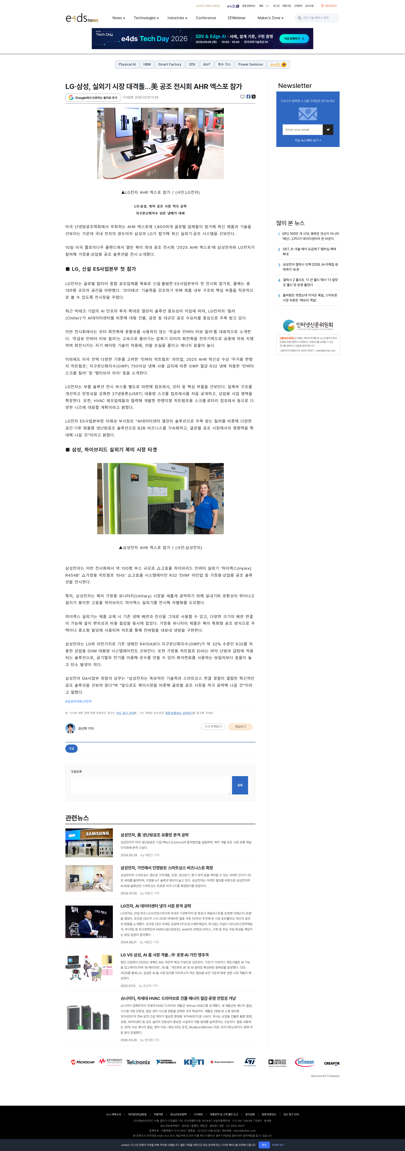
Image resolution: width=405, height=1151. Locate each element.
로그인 (276, 5)
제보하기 (240, 727)
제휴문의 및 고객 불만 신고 (224, 1114)
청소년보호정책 (178, 1114)
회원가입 (286, 5)
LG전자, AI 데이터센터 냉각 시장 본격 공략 (156, 906)
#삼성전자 (72, 701)
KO (261, 5)
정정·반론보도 (248, 5)
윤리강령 (250, 1114)
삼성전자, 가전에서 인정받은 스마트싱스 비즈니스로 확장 (167, 867)
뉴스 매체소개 (113, 1114)
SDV (192, 64)
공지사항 (309, 5)
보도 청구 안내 (125, 713)
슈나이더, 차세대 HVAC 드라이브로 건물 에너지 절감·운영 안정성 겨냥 (178, 998)
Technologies (145, 18)
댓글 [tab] (71, 748)
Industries (175, 18)
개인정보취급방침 (137, 1114)
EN (267, 5)
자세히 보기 (278, 1145)
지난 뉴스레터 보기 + (308, 140)
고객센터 (298, 5)
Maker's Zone (269, 18)
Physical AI (127, 64)
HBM (147, 64)
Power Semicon (250, 64)
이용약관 (158, 1114)
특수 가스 (224, 64)
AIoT (207, 64)
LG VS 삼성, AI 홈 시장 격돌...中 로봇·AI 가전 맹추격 (165, 954)
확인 (264, 1145)
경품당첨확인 (330, 5)
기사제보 (198, 1114)
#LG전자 (85, 701)
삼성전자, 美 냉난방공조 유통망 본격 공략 (155, 834)
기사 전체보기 (213, 726)
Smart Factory (169, 64)
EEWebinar (237, 18)
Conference (206, 18)
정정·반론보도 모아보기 (179, 713)
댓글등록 (76, 772)
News (117, 18)
